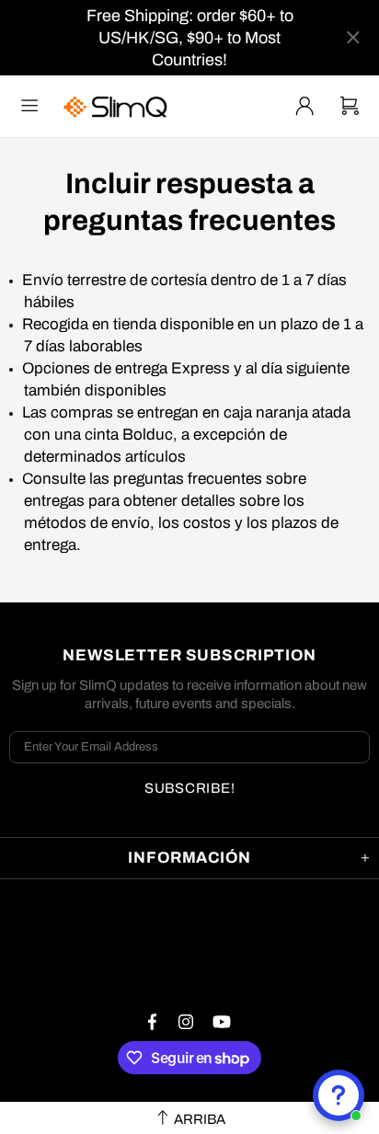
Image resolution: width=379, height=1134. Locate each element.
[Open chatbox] (338, 1095)
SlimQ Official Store (118, 106)
